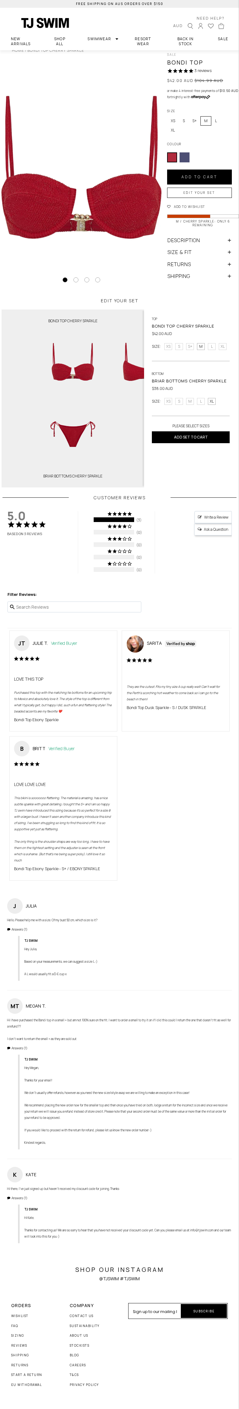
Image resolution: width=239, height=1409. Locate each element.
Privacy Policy (84, 1385)
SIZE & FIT (179, 252)
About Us (79, 1336)
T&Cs (74, 1375)
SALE (223, 38)
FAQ (14, 1326)
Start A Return (26, 1375)
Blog (74, 1355)
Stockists (80, 1346)
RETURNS (179, 264)
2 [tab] (75, 279)
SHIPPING (178, 276)
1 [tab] (65, 279)
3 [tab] (86, 279)
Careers (78, 1365)
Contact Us (82, 1316)
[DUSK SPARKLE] (185, 157)
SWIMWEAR (99, 38)
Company (82, 1305)
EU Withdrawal (26, 1385)
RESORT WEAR (143, 41)
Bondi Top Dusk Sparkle (148, 707)
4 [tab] (97, 279)
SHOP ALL (59, 41)
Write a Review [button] (216, 517)
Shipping (20, 1355)
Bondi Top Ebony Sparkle (36, 719)
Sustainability (85, 1326)
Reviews (19, 1346)
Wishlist (20, 1316)
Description (183, 240)
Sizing (17, 1336)
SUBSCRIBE (204, 1311)
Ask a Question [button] (216, 529)
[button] (203, 206)
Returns (20, 1365)
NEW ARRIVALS (21, 41)
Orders (21, 1305)
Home (18, 50)
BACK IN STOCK (185, 41)
